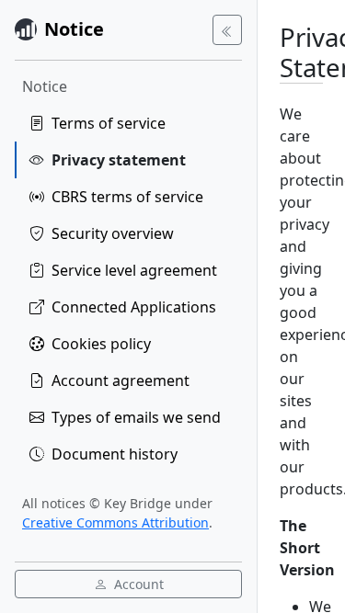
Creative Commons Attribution (115, 522)
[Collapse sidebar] (227, 30)
